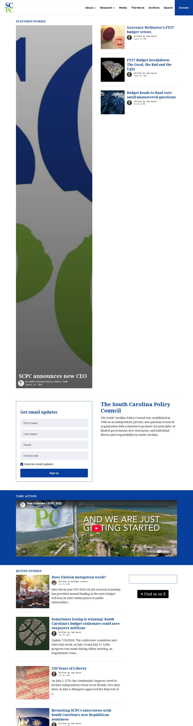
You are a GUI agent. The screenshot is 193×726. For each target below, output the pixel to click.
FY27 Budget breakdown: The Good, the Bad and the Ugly (149, 64)
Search (168, 7)
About (89, 7)
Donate (184, 7)
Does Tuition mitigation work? (79, 577)
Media (123, 7)
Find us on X (155, 593)
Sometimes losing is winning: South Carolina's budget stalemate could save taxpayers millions (86, 623)
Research (106, 7)
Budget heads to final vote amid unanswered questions (151, 94)
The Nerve (137, 7)
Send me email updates (38, 464)
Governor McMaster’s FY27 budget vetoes (150, 29)
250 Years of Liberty (69, 668)
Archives (154, 7)
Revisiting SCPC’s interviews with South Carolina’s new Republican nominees (81, 714)
